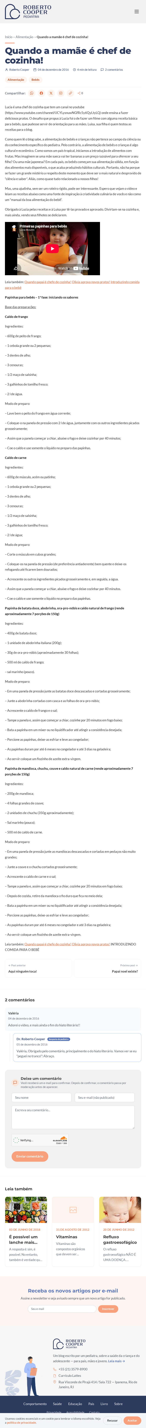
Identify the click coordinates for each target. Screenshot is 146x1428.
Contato (94, 1412)
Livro (104, 1404)
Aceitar (132, 1420)
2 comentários (114, 69)
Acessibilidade (75, 1412)
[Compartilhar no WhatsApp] (31, 93)
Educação (75, 1404)
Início (8, 37)
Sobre (118, 1404)
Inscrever (108, 1308)
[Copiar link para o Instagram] (60, 93)
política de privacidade (21, 1422)
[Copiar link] (70, 93)
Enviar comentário (29, 1156)
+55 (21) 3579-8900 (73, 1369)
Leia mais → (116, 1361)
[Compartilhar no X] (51, 93)
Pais (91, 1404)
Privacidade (54, 1412)
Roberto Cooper (19, 69)
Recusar (112, 1420)
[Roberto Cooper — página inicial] (28, 11)
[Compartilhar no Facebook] (41, 93)
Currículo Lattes (70, 1376)
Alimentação (24, 37)
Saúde (57, 1404)
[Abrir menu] (136, 11)
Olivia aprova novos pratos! (91, 282)
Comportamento (35, 1404)
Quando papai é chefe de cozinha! (48, 282)
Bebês (36, 79)
